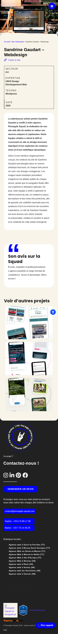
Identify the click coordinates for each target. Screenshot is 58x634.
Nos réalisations (18, 42)
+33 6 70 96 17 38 (21, 521)
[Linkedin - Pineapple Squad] (13, 475)
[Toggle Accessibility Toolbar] (53, 312)
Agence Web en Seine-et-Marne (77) (27, 551)
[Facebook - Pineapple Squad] (25, 475)
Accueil (7, 42)
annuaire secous (37, 610)
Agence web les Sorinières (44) (24, 571)
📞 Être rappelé (45, 625)
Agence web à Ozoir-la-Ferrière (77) (27, 545)
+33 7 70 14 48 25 (21, 528)
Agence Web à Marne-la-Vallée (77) (26, 554)
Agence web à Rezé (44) (21, 564)
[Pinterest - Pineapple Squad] (19, 475)
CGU (5, 630)
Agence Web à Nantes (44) (22, 561)
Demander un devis (21, 489)
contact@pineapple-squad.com (20, 511)
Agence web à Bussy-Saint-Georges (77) (29, 548)
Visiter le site (14, 60)
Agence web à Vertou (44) (22, 567)
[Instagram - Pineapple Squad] (6, 475)
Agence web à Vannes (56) (22, 574)
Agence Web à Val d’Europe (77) (25, 558)
